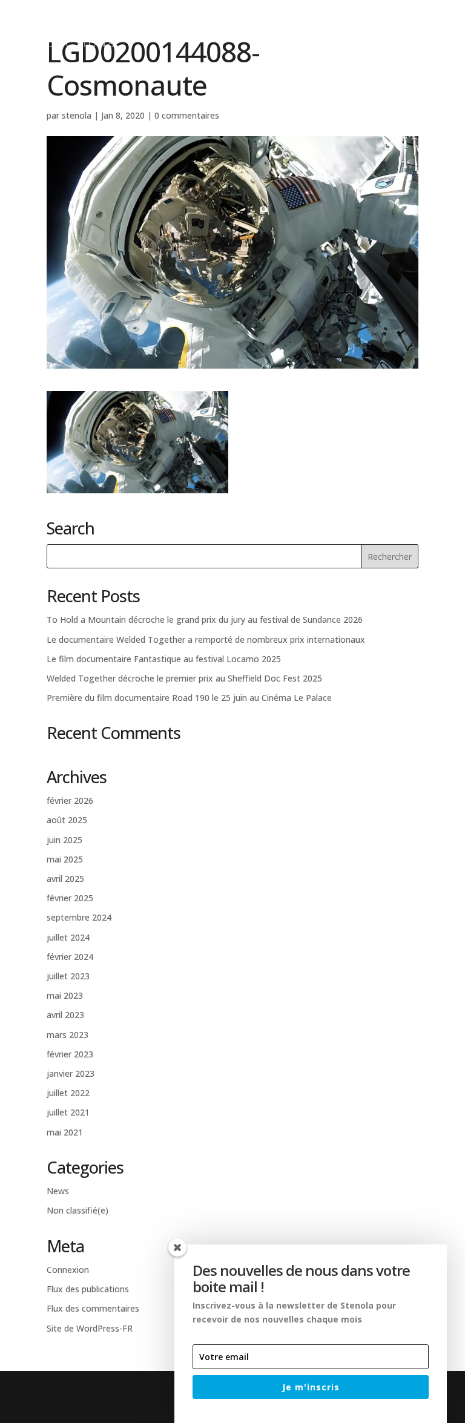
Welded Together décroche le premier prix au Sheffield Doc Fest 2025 (184, 678)
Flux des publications (88, 1289)
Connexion (68, 1269)
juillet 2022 (68, 1093)
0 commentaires (186, 115)
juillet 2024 (68, 937)
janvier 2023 (70, 1073)
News (58, 1191)
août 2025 (67, 820)
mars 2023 (67, 1034)
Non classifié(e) (77, 1210)
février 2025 (70, 898)
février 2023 (70, 1054)
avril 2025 (65, 878)
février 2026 (70, 800)
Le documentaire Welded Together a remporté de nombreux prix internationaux (206, 639)
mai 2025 (65, 859)
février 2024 (70, 956)
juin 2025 (64, 840)
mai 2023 (65, 995)
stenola (76, 115)
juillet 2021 (68, 1112)
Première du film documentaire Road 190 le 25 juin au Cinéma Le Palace (189, 697)
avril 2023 (65, 1014)
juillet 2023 (68, 976)
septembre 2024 (79, 917)
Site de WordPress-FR (90, 1328)
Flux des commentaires (93, 1308)
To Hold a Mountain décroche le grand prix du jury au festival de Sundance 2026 (205, 619)
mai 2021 (65, 1132)
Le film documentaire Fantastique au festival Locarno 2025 (164, 659)
